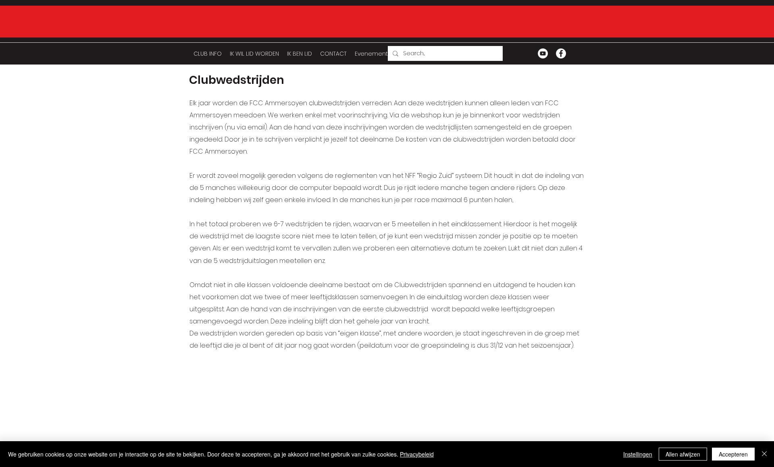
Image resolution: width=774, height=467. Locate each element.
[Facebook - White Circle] (561, 53)
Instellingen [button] (637, 454)
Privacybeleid (417, 454)
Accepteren (733, 454)
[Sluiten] (764, 454)
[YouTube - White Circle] (543, 53)
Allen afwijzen (683, 454)
